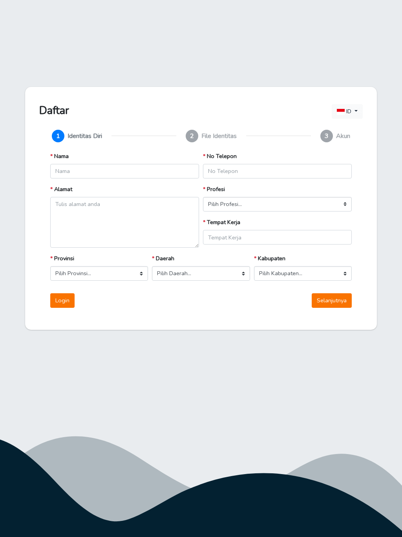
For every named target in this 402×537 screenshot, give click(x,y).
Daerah (163, 258)
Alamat (61, 189)
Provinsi (62, 258)
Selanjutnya (332, 300)
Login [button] (62, 300)
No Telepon (220, 156)
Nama (59, 156)
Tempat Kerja (221, 222)
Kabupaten (269, 258)
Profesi (214, 189)
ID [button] (349, 111)
